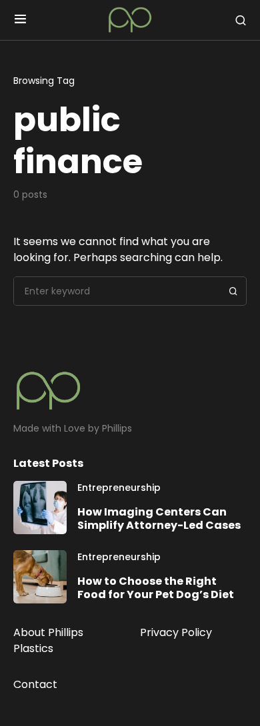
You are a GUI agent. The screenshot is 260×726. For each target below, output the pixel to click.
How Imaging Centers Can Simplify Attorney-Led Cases (159, 518)
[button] (20, 20)
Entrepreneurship (119, 487)
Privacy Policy (176, 632)
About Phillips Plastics (48, 640)
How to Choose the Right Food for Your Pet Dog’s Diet (155, 587)
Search (233, 291)
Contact (35, 684)
